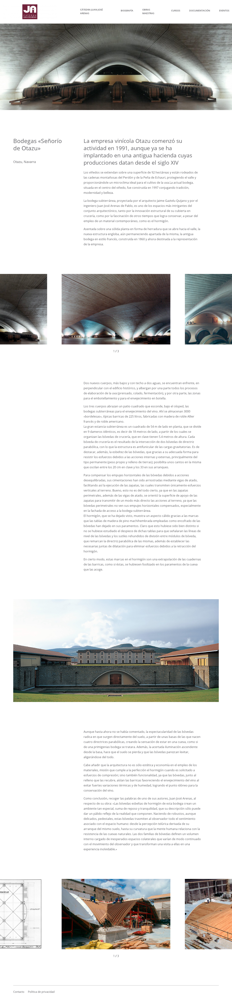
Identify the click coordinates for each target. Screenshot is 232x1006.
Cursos (175, 10)
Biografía (127, 10)
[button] (58, 313)
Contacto (18, 991)
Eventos (224, 10)
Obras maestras (148, 11)
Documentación (199, 10)
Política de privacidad (41, 991)
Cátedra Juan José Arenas (91, 11)
